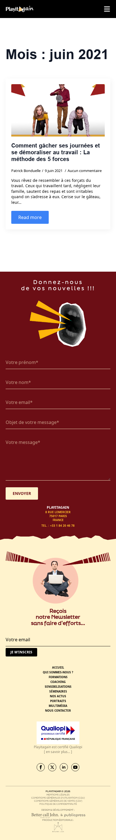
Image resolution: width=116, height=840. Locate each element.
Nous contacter (58, 710)
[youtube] (75, 767)
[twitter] (52, 767)
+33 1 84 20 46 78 (62, 526)
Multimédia (58, 706)
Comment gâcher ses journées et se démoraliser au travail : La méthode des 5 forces (55, 152)
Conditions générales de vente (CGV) (58, 800)
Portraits (58, 701)
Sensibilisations (58, 687)
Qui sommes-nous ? (58, 672)
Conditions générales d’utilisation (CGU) (58, 797)
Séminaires (58, 691)
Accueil (58, 667)
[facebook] (41, 767)
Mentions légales (58, 794)
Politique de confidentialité (58, 803)
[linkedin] (64, 767)
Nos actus (58, 696)
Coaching (58, 682)
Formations (58, 677)
